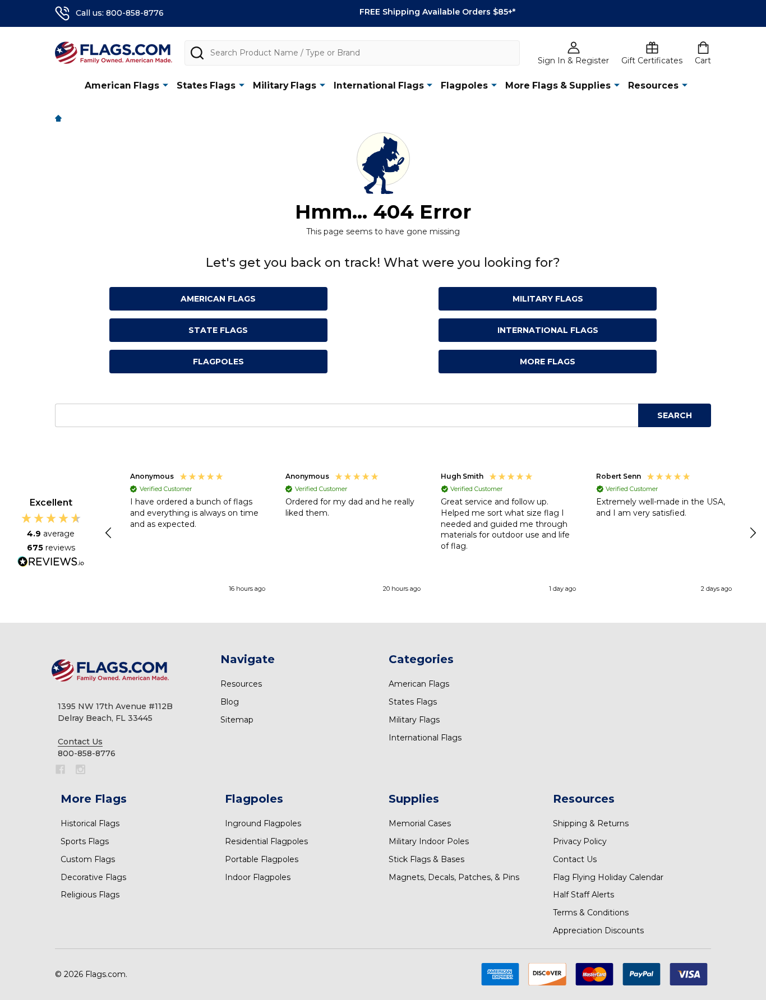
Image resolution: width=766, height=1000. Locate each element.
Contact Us (575, 859)
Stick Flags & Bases (426, 859)
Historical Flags (90, 823)
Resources (653, 85)
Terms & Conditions (591, 913)
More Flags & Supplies (558, 85)
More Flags (547, 362)
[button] (109, 533)
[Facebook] (60, 769)
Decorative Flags (93, 877)
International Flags (379, 85)
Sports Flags (85, 841)
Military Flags (284, 85)
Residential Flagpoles (266, 841)
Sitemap (236, 720)
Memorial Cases (420, 823)
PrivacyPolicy (580, 841)
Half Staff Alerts (583, 895)
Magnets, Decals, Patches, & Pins (454, 877)
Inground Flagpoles (263, 823)
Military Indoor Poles (429, 841)
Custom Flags (88, 859)
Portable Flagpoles (261, 859)
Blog (229, 702)
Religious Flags (90, 895)
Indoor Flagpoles (257, 877)
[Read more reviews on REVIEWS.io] (51, 563)
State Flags (218, 330)
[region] (431, 533)
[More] (165, 85)
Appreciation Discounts (598, 930)
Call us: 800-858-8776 (120, 13)
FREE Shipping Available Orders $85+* (437, 12)
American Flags (122, 85)
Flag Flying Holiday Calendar (608, 877)
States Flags (206, 85)
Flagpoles (464, 85)
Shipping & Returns (591, 823)
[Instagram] (80, 769)
